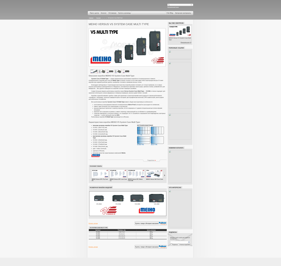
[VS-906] (137, 202)
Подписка (175, 244)
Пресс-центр (94, 13)
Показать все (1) (186, 42)
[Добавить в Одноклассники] (94, 252)
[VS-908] (156, 202)
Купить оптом (93, 223)
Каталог (103, 13)
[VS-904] (118, 202)
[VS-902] (99, 202)
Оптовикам (112, 13)
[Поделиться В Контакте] (103, 252)
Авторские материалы (183, 13)
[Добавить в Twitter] (99, 252)
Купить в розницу (124, 13)
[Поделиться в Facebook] (90, 252)
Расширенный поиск (173, 7)
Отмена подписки (184, 244)
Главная (91, 18)
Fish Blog (170, 13)
